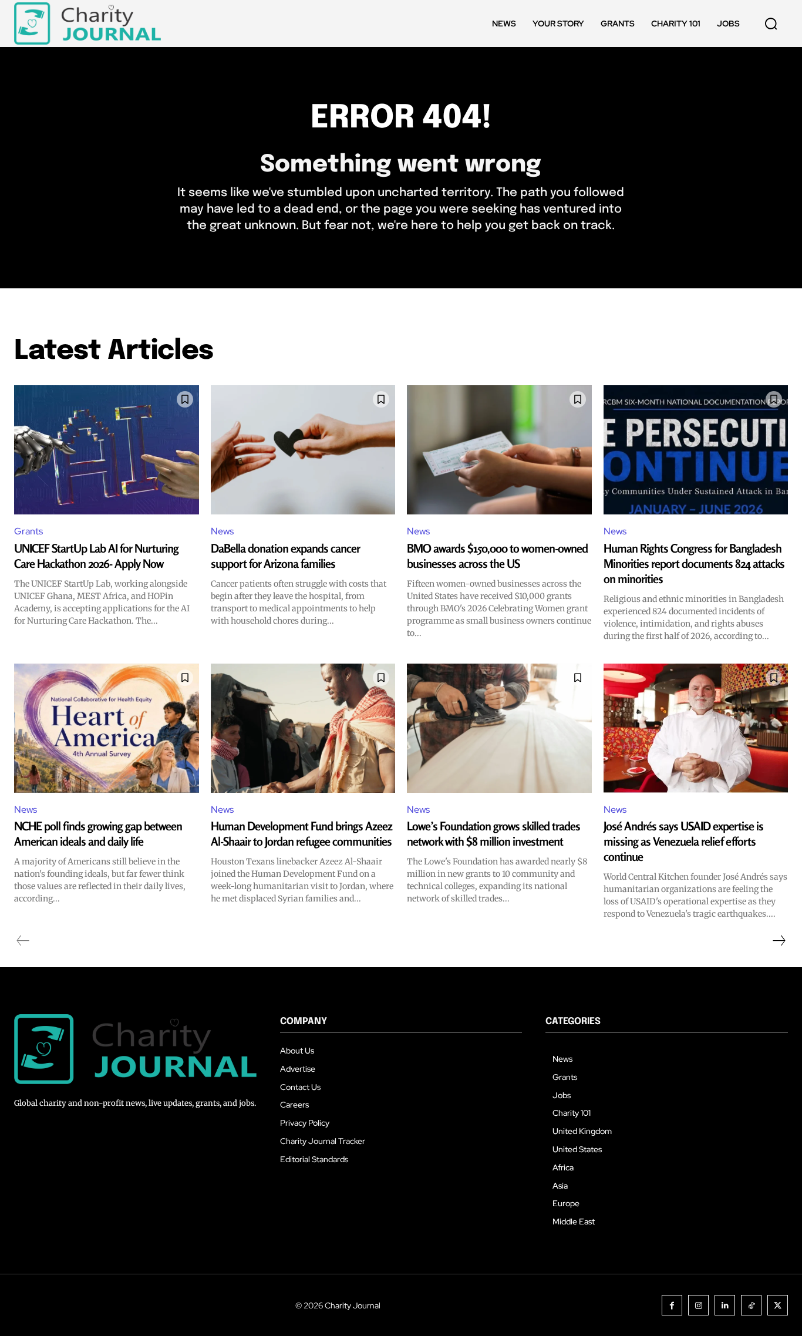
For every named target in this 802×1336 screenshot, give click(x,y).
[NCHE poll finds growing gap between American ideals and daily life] (106, 728)
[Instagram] (698, 1305)
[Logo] (87, 23)
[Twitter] (777, 1305)
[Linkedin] (725, 1305)
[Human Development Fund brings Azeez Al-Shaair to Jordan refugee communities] (303, 728)
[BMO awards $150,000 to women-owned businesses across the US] (499, 449)
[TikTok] (751, 1305)
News (222, 531)
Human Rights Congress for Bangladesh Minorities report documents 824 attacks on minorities (694, 563)
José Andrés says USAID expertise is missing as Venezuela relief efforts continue (683, 841)
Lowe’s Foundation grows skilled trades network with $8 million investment (493, 834)
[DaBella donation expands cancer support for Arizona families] (303, 449)
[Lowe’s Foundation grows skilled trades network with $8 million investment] (499, 728)
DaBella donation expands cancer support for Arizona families (285, 556)
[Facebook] (672, 1305)
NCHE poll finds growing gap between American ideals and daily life (98, 834)
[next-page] (778, 941)
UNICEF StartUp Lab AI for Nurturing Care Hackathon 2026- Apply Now (96, 556)
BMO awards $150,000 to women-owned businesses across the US (497, 556)
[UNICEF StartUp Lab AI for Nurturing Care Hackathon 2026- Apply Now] (106, 449)
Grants (28, 531)
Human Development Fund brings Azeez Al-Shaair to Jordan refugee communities (301, 834)
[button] (771, 23)
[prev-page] (23, 941)
